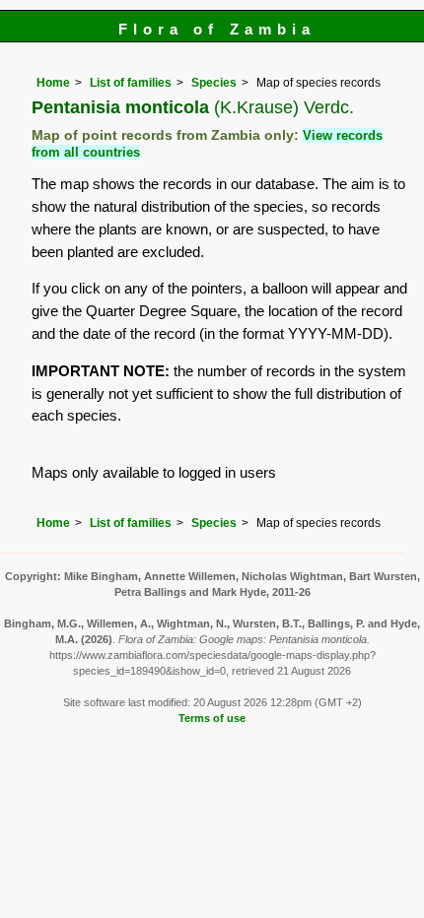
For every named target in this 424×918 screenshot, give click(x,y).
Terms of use (212, 718)
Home (53, 83)
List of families (131, 83)
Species (214, 83)
